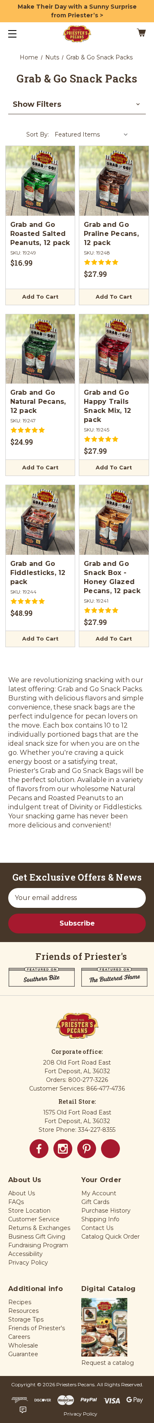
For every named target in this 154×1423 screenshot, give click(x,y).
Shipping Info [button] (100, 1219)
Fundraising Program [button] (38, 1245)
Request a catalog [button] (107, 1362)
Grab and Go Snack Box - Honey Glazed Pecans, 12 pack (112, 577)
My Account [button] (98, 1193)
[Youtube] (110, 1148)
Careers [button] (19, 1337)
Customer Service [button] (34, 1219)
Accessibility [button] (25, 1254)
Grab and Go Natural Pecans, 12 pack (38, 402)
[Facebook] (39, 1148)
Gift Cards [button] (95, 1202)
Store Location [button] (29, 1210)
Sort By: (37, 134)
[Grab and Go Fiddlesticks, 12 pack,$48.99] (40, 520)
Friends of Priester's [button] (36, 1328)
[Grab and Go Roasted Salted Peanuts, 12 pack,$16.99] (40, 181)
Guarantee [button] (23, 1354)
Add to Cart (40, 297)
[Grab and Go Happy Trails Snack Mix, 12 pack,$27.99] (114, 349)
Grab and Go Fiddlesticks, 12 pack (38, 573)
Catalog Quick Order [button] (110, 1236)
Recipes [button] (19, 1302)
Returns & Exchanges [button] (39, 1228)
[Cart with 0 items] (132, 33)
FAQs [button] (16, 1202)
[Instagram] (62, 1148)
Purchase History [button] (106, 1210)
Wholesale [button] (23, 1345)
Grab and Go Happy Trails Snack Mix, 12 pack (107, 406)
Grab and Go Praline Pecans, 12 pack (111, 234)
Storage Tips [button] (26, 1319)
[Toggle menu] (19, 33)
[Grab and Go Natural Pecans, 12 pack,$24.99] (40, 349)
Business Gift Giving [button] (36, 1236)
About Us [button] (21, 1193)
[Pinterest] (86, 1148)
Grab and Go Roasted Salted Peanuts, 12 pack (40, 234)
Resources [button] (23, 1311)
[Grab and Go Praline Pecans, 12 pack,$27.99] (114, 181)
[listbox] (92, 134)
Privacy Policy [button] (28, 1262)
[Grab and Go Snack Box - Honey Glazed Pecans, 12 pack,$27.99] (114, 520)
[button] (77, 104)
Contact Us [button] (97, 1228)
